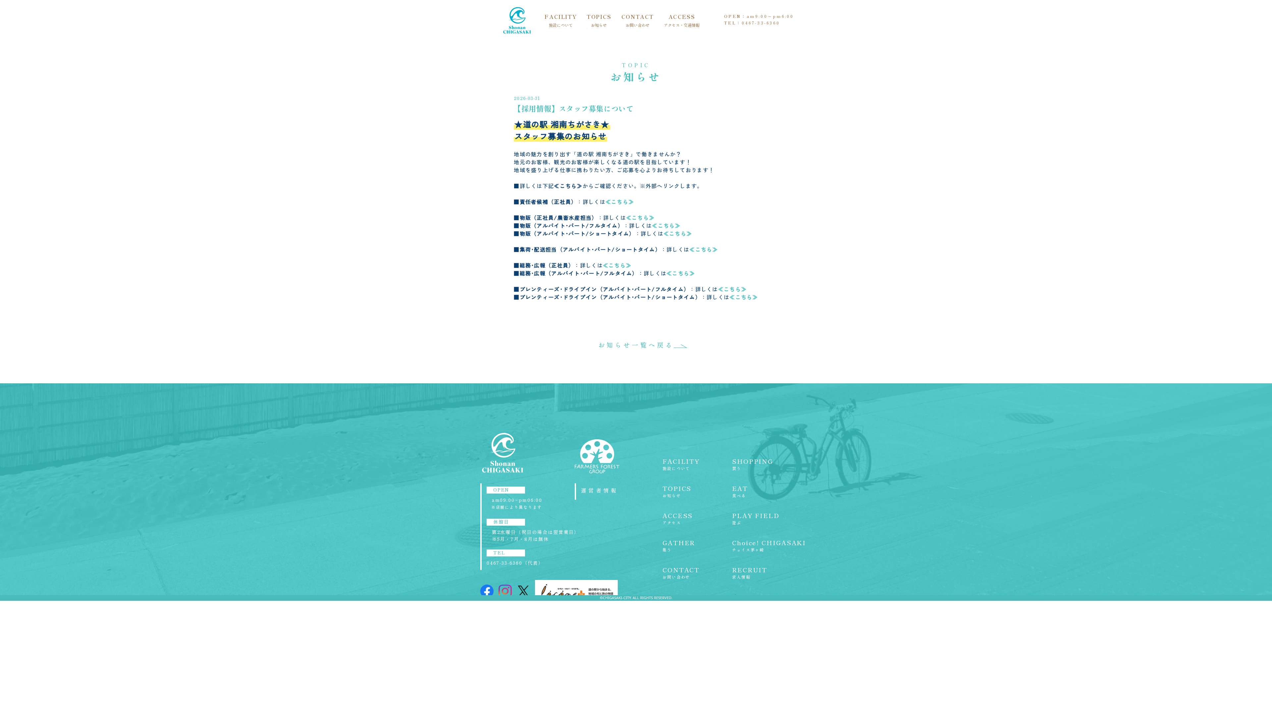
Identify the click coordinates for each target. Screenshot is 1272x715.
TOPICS (599, 20)
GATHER (678, 546)
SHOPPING (752, 464)
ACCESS (682, 20)
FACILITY (561, 20)
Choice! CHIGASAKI (769, 546)
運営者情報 (599, 490)
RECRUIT (749, 573)
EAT (740, 491)
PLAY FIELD (755, 518)
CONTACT (637, 20)
